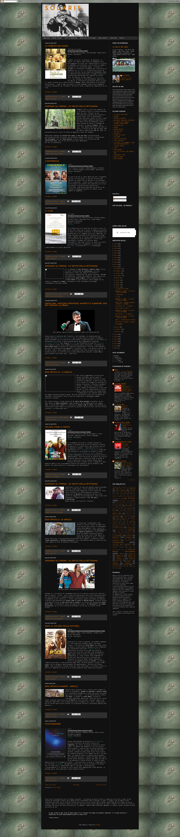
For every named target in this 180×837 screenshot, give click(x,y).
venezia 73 (120, 558)
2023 (115, 250)
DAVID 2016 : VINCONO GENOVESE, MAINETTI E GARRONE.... (125, 303)
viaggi (131, 566)
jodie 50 (118, 518)
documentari (129, 508)
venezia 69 (119, 555)
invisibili (115, 516)
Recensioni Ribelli (120, 461)
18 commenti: (62, 474)
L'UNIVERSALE (52, 161)
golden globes (117, 513)
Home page (76, 785)
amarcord (52, 203)
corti (113, 505)
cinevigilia (121, 504)
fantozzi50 (129, 510)
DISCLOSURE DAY (118, 125)
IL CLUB (49, 211)
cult (57, 203)
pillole (129, 535)
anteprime (132, 490)
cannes (133, 500)
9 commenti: (62, 676)
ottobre (118, 273)
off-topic (130, 527)
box (119, 498)
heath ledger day (128, 515)
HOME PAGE (46, 38)
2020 (115, 257)
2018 (115, 262)
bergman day (118, 493)
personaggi (118, 535)
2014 (115, 336)
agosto (118, 278)
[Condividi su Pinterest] (80, 97)
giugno (118, 282)
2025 (115, 246)
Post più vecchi (101, 785)
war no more (115, 568)
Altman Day (122, 488)
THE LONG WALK (118, 131)
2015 (115, 334)
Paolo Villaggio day (126, 532)
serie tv (121, 545)
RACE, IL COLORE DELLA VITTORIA (62, 626)
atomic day (118, 491)
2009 (115, 348)
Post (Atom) (57, 787)
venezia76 (129, 560)
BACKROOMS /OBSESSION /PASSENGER (124, 120)
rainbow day (128, 540)
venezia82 (126, 565)
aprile (118, 287)
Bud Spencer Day (123, 500)
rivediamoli (127, 544)
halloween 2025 (116, 515)
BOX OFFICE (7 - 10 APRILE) (58, 520)
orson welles (120, 531)
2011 (115, 343)
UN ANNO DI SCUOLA (119, 135)
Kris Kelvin (125, 75)
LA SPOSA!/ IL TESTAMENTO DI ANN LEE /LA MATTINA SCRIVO (124, 143)
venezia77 (115, 561)
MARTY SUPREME (118, 158)
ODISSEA (116, 116)
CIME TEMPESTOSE (119, 140)
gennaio (118, 331)
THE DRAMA (117, 137)
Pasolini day (115, 534)
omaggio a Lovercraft (118, 529)
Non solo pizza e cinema (122, 422)
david (51, 364)
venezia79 (115, 563)
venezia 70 (131, 555)
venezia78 (127, 561)
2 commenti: (62, 201)
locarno (121, 519)
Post (116, 197)
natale (114, 526)
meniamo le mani (126, 523)
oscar (129, 531)
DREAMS (116, 127)
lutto (124, 521)
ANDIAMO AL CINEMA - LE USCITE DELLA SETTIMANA (71, 106)
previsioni (115, 540)
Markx (116, 370)
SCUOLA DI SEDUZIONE (120, 139)
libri (125, 518)
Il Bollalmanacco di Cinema (123, 441)
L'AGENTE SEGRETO (119, 146)
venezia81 (115, 565)
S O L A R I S (63, 8)
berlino (127, 493)
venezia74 (132, 558)
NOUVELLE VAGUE (118, 157)
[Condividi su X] (77, 97)
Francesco (115, 512)
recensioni (53, 99)
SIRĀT (115, 148)
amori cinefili (121, 490)
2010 (115, 346)
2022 (115, 253)
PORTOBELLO (117, 133)
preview (130, 539)
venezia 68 (131, 554)
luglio (118, 280)
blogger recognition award (119, 496)
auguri (125, 491)
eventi (121, 510)
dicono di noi (128, 507)
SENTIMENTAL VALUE (119, 155)
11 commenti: (62, 96)
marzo (117, 327)
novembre (118, 271)
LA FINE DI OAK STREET (120, 47)
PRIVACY (122, 38)
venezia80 (128, 563)
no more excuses (130, 526)
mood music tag (128, 524)
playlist (115, 537)
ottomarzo (115, 532)
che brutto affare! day (122, 502)
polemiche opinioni (117, 539)
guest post (129, 513)
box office (53, 419)
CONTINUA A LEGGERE (51, 92)
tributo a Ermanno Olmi (120, 547)
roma (113, 545)
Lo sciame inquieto (120, 383)
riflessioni (115, 544)
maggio (118, 284)
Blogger (98, 825)
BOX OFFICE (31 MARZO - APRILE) (61, 686)
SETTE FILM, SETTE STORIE (88, 38)
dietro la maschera (117, 508)
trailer (130, 545)
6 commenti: (62, 510)
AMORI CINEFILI (103, 38)
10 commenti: (62, 151)
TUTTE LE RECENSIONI (71, 38)
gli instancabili (127, 512)
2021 (115, 255)
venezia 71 (119, 557)
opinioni (56, 364)
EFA (113, 510)
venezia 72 (131, 557)
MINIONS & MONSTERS (120, 118)
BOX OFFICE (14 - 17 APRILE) (58, 372)
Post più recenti (50, 785)
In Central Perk (119, 404)
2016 (115, 267)
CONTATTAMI (113, 38)
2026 (115, 244)
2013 (115, 339)
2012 (115, 341)
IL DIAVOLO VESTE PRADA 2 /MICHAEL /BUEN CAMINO (122, 123)
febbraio (118, 329)
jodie (133, 516)
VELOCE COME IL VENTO (57, 427)
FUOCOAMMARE (53, 724)
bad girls (132, 491)
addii (113, 488)
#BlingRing (115, 487)
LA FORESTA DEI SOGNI (56, 46)
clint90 (130, 504)
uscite (123, 549)
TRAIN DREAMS (118, 149)
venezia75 (119, 560)
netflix (121, 526)
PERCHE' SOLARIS (57, 38)
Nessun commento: (64, 293)
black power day (127, 495)
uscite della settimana (56, 153)
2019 (115, 260)
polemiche (129, 537)
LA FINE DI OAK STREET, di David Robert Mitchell (127, 464)
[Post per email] (69, 96)
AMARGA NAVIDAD (118, 129)
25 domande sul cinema (127, 487)
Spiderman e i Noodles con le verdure (126, 425)
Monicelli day (116, 524)
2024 (115, 248)
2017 (115, 264)
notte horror (119, 527)
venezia (121, 554)
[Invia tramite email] (73, 97)
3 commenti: (62, 616)
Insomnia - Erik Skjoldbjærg (123, 371)
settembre (119, 275)
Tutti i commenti (120, 200)
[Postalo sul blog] (75, 97)
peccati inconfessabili (129, 534)
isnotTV (126, 516)
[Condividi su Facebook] (78, 97)
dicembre (118, 268)
